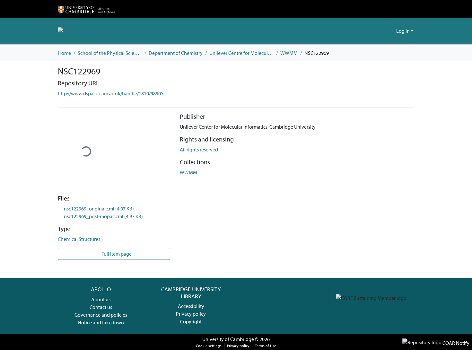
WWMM (289, 53)
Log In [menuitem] (403, 31)
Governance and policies (100, 315)
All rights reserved (199, 149)
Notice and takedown (101, 322)
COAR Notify (455, 343)
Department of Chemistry (176, 53)
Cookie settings (209, 345)
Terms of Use (265, 345)
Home (64, 53)
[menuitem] (390, 31)
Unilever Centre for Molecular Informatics (241, 53)
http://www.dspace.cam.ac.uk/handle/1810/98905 (110, 93)
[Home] (86, 9)
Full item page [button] (116, 254)
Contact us (101, 307)
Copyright (191, 321)
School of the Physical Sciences (110, 53)
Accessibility (191, 306)
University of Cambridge (228, 339)
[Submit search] (381, 31)
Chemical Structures (79, 239)
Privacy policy (191, 314)
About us (100, 299)
